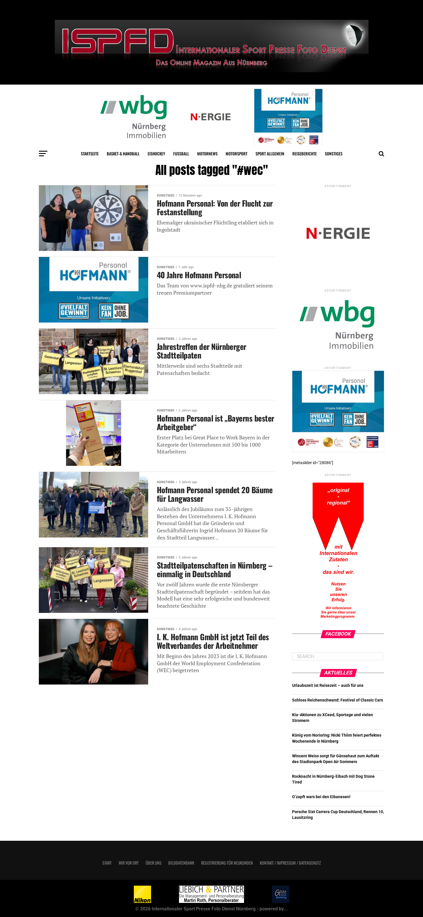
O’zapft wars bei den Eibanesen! (321, 796)
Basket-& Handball (123, 153)
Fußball (181, 153)
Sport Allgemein (270, 153)
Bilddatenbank (181, 863)
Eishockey (156, 153)
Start (107, 863)
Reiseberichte (304, 153)
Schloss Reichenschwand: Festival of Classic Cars (337, 700)
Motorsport (236, 153)
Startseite (90, 153)
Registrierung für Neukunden (227, 863)
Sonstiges (333, 153)
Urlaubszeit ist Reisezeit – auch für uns (327, 685)
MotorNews (207, 153)
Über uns (153, 863)
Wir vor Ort (129, 863)
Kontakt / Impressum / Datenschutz (290, 863)
